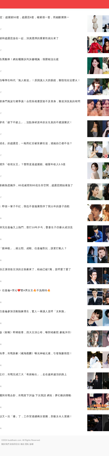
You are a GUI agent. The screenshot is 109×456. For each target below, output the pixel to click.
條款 (22, 444)
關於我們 (5, 444)
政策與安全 (15, 444)
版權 (31, 444)
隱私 (27, 444)
